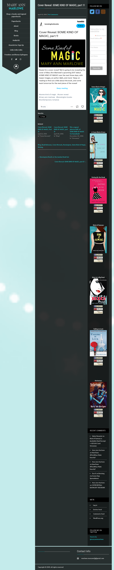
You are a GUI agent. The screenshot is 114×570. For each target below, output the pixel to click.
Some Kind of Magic (79, 145)
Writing (40, 147)
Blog (16, 31)
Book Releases (47, 145)
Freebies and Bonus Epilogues (16, 54)
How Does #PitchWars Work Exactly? (95, 455)
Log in (95, 505)
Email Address (96, 38)
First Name (94, 47)
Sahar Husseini (97, 436)
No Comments (53, 15)
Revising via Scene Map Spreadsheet (97, 475)
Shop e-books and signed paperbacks (16, 15)
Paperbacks (16, 21)
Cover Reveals (57, 145)
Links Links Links (16, 50)
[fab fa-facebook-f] (12, 59)
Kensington (67, 145)
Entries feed (97, 510)
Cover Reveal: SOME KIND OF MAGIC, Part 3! (45, 129)
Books (16, 35)
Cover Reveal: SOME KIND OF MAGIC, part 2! (61, 129)
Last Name (94, 56)
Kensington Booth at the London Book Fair (53, 157)
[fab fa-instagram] (20, 59)
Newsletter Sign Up (16, 45)
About (16, 26)
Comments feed (98, 514)
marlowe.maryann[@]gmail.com (92, 558)
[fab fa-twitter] (16, 59)
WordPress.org (98, 518)
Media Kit (16, 40)
